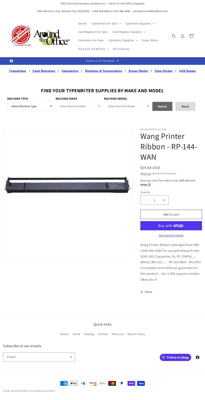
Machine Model (116, 98)
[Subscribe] (70, 357)
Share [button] (148, 292)
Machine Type (17, 98)
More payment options (171, 235)
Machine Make (66, 98)
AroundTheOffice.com (22, 390)
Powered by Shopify (44, 390)
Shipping (145, 173)
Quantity (145, 192)
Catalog (89, 334)
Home (76, 334)
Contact (103, 334)
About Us (118, 334)
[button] (106, 23)
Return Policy (136, 334)
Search (64, 334)
